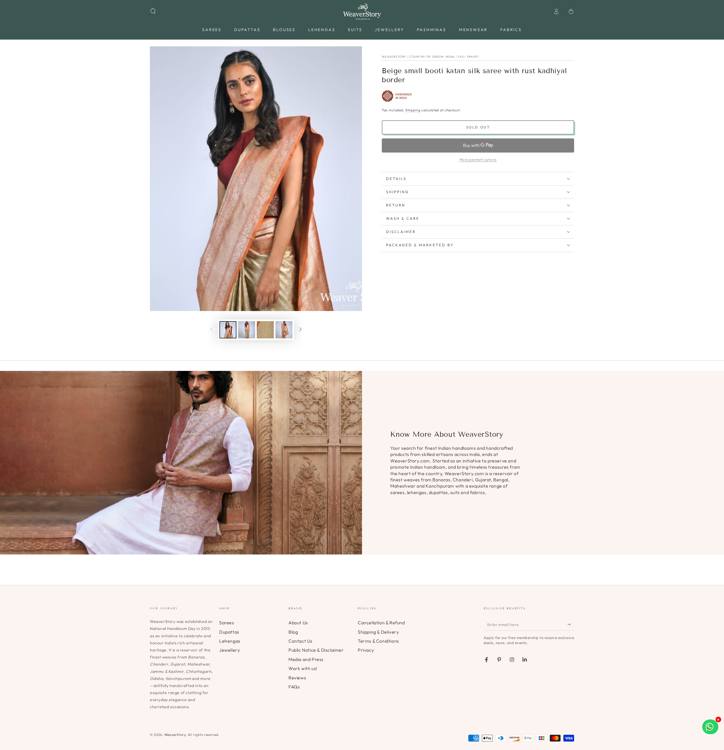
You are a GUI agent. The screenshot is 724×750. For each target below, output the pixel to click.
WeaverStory (175, 734)
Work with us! (302, 668)
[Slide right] (300, 330)
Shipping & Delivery (378, 632)
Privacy (366, 650)
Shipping (413, 110)
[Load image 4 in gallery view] (283, 329)
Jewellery (229, 650)
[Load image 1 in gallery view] (227, 329)
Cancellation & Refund (381, 622)
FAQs (294, 687)
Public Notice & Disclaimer (316, 650)
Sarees (226, 622)
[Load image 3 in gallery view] (265, 329)
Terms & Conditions (378, 641)
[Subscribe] (571, 624)
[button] (153, 11)
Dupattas (229, 632)
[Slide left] (211, 330)
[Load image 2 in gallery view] (246, 329)
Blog (293, 632)
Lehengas (229, 641)
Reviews (297, 678)
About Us (298, 622)
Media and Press (306, 659)
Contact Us (300, 641)
